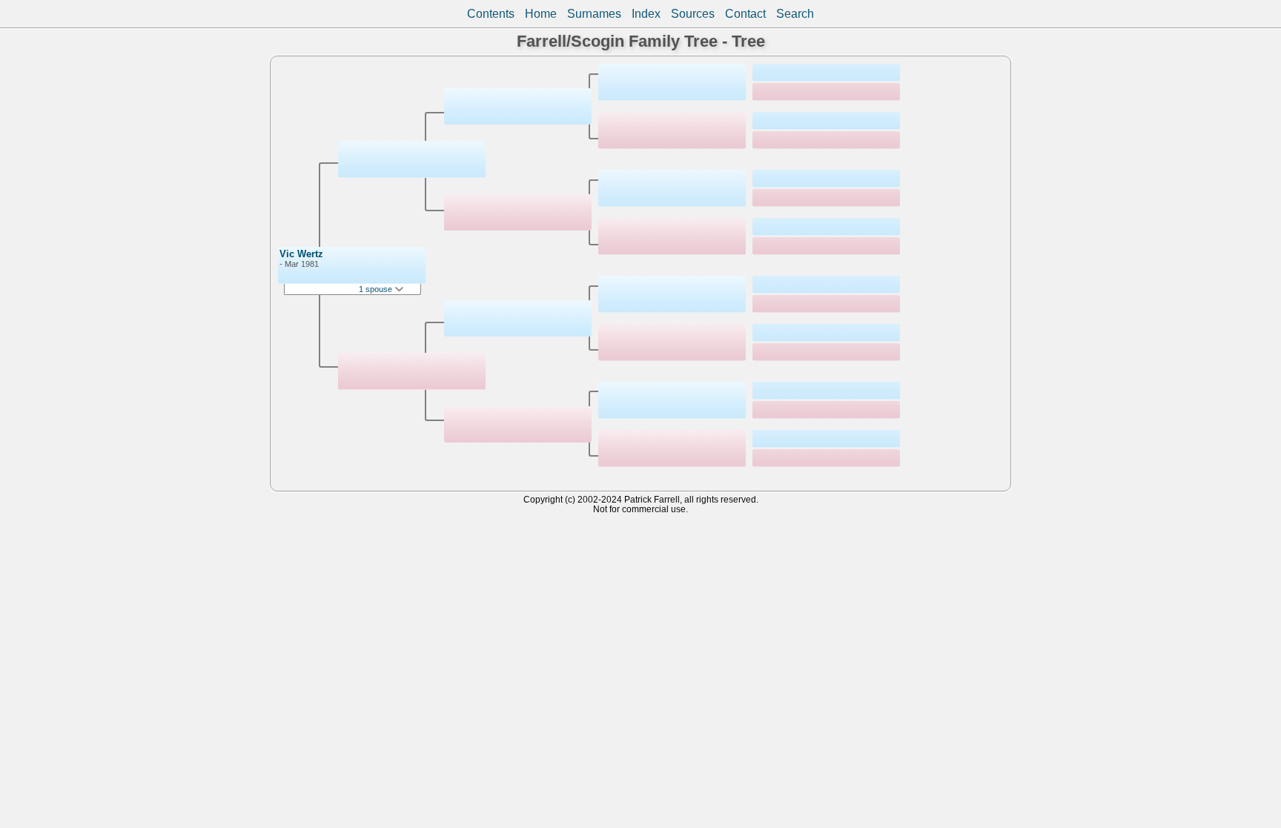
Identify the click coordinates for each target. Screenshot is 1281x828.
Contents (490, 13)
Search (795, 13)
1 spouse (376, 289)
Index (646, 13)
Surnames (594, 13)
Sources (693, 13)
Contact (745, 13)
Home (541, 13)
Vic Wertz (301, 253)
